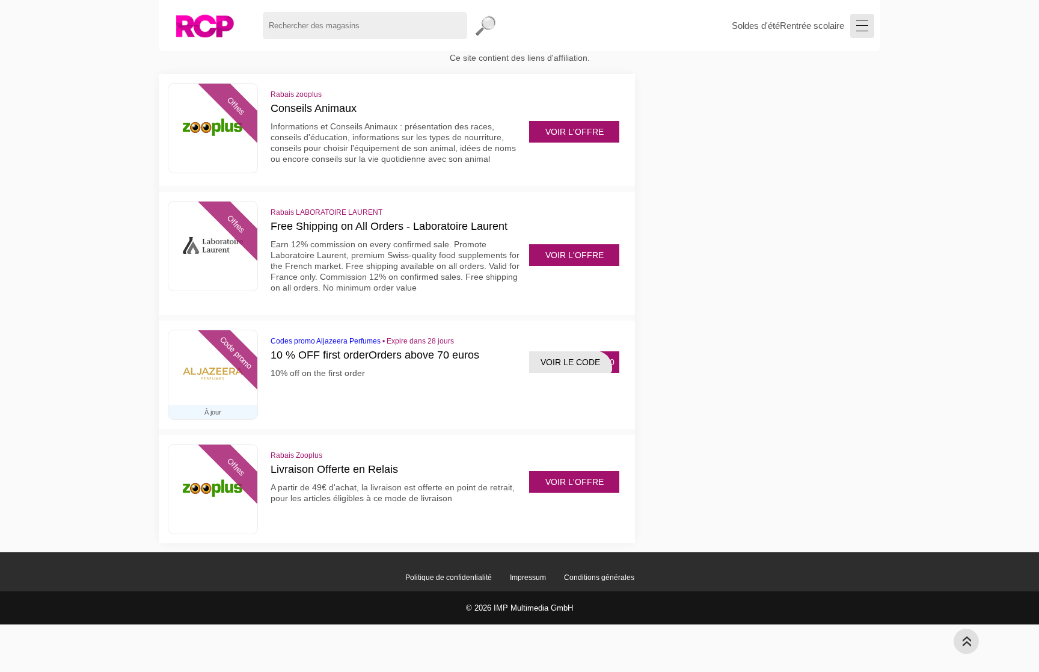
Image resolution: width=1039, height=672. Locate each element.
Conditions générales (599, 577)
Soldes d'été (756, 25)
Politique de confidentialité (448, 577)
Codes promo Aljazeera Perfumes (326, 341)
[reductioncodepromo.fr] (205, 25)
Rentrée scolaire (812, 25)
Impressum (528, 577)
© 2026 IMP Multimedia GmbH (519, 607)
